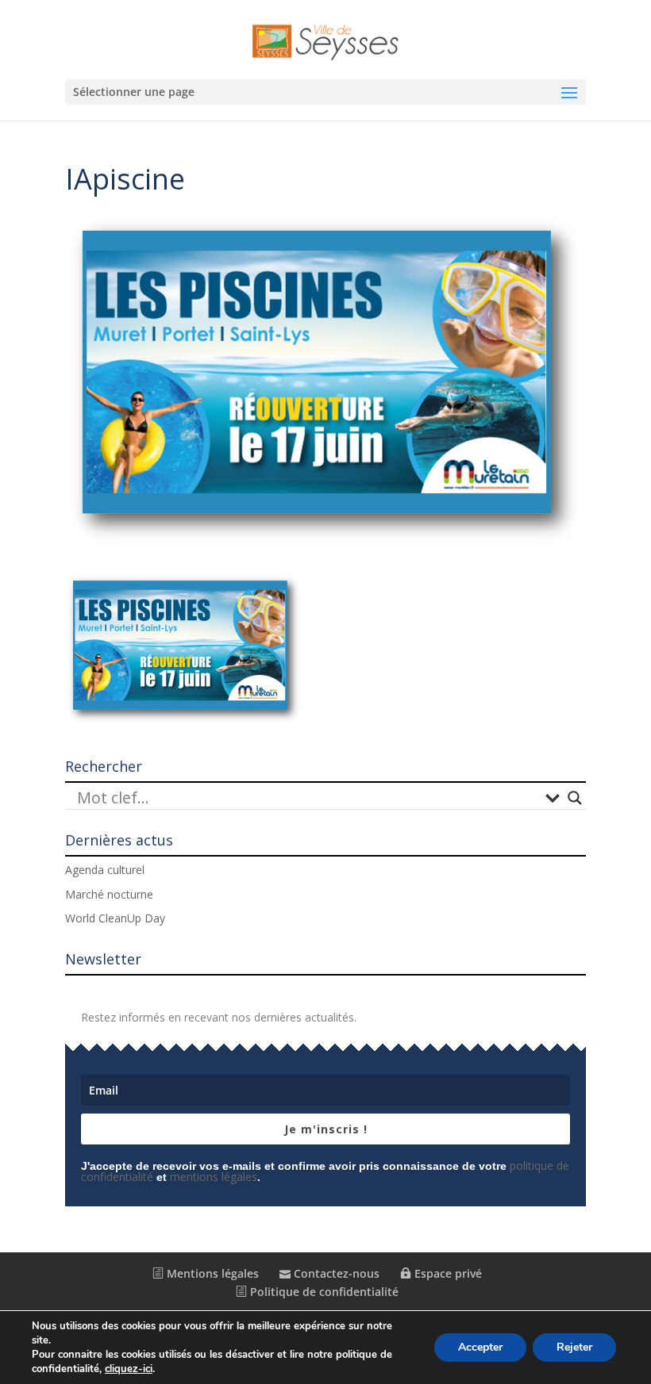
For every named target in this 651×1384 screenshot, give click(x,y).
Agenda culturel (104, 869)
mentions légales (213, 1176)
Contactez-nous (335, 1273)
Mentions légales (211, 1273)
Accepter (480, 1347)
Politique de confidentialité (323, 1291)
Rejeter (574, 1347)
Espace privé (446, 1273)
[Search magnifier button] (575, 798)
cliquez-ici (128, 1369)
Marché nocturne (109, 894)
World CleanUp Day (115, 918)
